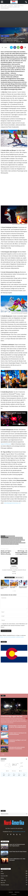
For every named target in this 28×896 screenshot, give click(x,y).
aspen (10, 537)
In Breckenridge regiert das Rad (11, 716)
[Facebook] (14, 47)
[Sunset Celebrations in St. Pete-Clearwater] (4, 861)
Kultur (17, 540)
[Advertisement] (14, 19)
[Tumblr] (17, 834)
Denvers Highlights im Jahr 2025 (13, 587)
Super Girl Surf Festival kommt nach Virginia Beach (17, 845)
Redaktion (5, 41)
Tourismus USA (4, 875)
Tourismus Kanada (5, 884)
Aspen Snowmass (10, 536)
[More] (25, 47)
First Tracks (19, 538)
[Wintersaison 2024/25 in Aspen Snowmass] (23, 583)
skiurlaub (4, 542)
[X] (11, 47)
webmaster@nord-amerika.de (19, 831)
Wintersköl (22, 542)
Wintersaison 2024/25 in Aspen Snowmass (23, 587)
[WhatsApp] (18, 47)
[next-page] (15, 591)
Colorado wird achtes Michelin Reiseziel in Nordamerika (17, 748)
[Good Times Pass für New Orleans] (4, 853)
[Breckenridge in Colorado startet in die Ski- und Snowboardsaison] (4, 728)
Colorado (10, 5)
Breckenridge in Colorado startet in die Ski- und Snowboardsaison (17, 726)
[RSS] (14, 834)
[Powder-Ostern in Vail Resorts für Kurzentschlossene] (4, 735)
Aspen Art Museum (6, 444)
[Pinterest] (21, 47)
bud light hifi (4, 538)
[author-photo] (14, 561)
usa (17, 542)
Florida (2, 873)
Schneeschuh (4, 541)
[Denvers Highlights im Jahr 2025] (14, 583)
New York (3, 882)
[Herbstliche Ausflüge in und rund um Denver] (5, 583)
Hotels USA (3, 880)
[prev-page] (13, 591)
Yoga (16, 544)
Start (2, 5)
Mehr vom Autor (19, 577)
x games (12, 544)
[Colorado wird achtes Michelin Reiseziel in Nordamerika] (4, 749)
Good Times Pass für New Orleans (18, 851)
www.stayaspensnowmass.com (12, 503)
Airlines (2, 878)
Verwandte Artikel (9, 577)
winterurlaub (5, 544)
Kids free (12, 540)
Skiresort (18, 541)
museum (22, 540)
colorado (12, 538)
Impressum (11, 892)
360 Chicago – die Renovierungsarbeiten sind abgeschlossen (21, 552)
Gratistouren (4, 540)
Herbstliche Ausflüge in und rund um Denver (5, 587)
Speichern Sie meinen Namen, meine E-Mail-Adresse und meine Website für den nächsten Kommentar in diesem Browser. (14, 625)
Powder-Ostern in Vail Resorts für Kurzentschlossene (17, 733)
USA (6, 5)
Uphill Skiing (11, 542)
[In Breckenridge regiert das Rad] (14, 706)
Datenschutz (17, 892)
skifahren (11, 541)
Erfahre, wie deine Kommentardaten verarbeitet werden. (12, 637)
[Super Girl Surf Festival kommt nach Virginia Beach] (4, 846)
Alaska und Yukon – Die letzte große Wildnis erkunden (6, 552)
